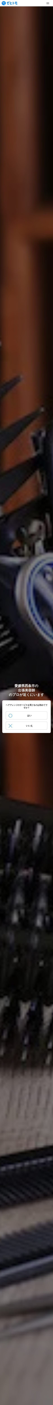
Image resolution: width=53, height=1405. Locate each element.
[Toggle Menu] (47, 3)
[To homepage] (9, 3)
